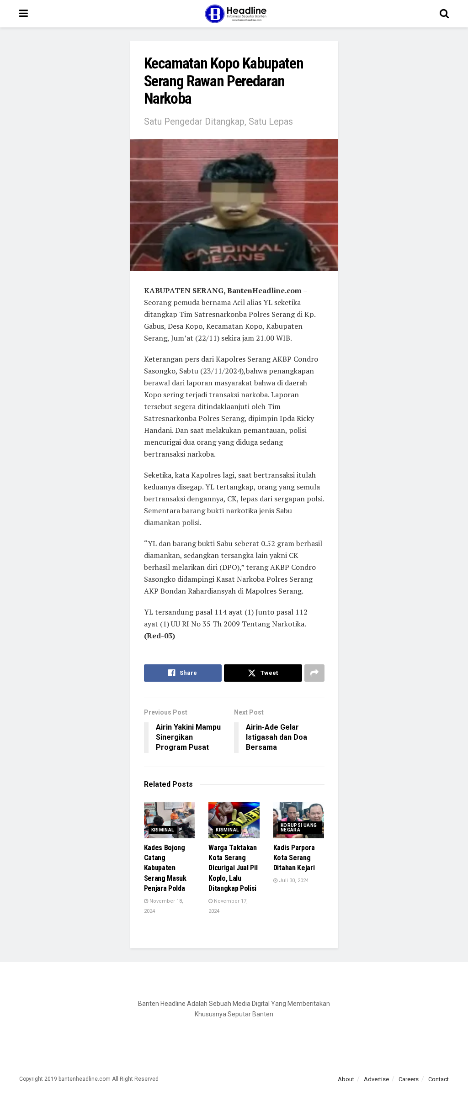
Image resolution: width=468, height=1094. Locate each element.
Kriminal (162, 829)
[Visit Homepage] (234, 14)
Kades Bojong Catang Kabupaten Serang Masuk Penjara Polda (165, 868)
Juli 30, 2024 (292, 881)
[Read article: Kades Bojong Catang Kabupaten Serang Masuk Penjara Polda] (169, 820)
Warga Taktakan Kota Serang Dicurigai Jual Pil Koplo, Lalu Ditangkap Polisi (232, 868)
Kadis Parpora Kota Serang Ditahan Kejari (294, 858)
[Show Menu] (23, 13)
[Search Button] (444, 13)
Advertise (376, 1079)
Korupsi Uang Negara (299, 827)
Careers (409, 1079)
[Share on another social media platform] (314, 673)
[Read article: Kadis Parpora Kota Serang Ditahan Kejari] (298, 820)
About (346, 1079)
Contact (438, 1079)
